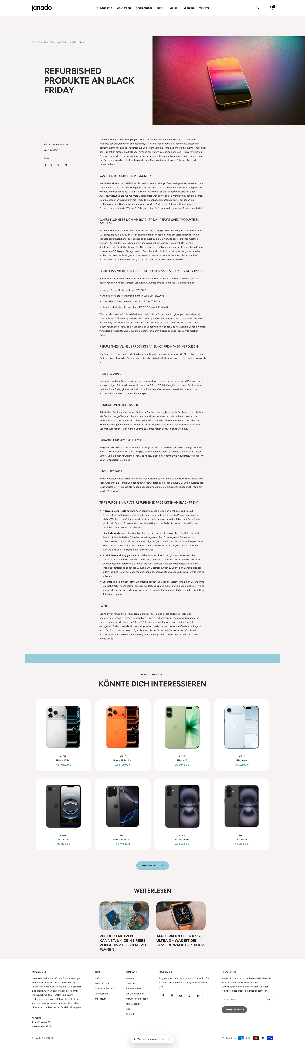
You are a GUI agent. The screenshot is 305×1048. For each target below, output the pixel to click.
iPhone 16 (242, 839)
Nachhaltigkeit (133, 988)
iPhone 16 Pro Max (122, 839)
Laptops (174, 7)
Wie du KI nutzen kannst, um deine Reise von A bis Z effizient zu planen (122, 943)
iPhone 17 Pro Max (122, 760)
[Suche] (258, 8)
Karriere (130, 978)
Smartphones (124, 7)
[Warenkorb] (271, 8)
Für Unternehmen (135, 993)
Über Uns (204, 7)
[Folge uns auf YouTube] (180, 995)
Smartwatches (144, 7)
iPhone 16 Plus (182, 839)
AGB (97, 978)
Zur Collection (152, 865)
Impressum (100, 998)
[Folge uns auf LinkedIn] (198, 995)
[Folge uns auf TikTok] (189, 995)
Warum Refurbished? (137, 998)
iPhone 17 (182, 760)
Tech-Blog (43, 42)
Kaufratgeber (133, 1003)
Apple (63, 756)
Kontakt (130, 1014)
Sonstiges (189, 7)
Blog (128, 1008)
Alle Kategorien (104, 7)
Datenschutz (101, 993)
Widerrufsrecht (102, 983)
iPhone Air (241, 760)
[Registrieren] (268, 1000)
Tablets (161, 7)
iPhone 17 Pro (63, 760)
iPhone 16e (63, 839)
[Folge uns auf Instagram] (172, 995)
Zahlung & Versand (105, 988)
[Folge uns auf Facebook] (163, 995)
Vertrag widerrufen (234, 1009)
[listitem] (45, 165)
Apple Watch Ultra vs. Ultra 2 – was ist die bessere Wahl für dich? (179, 940)
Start (34, 42)
